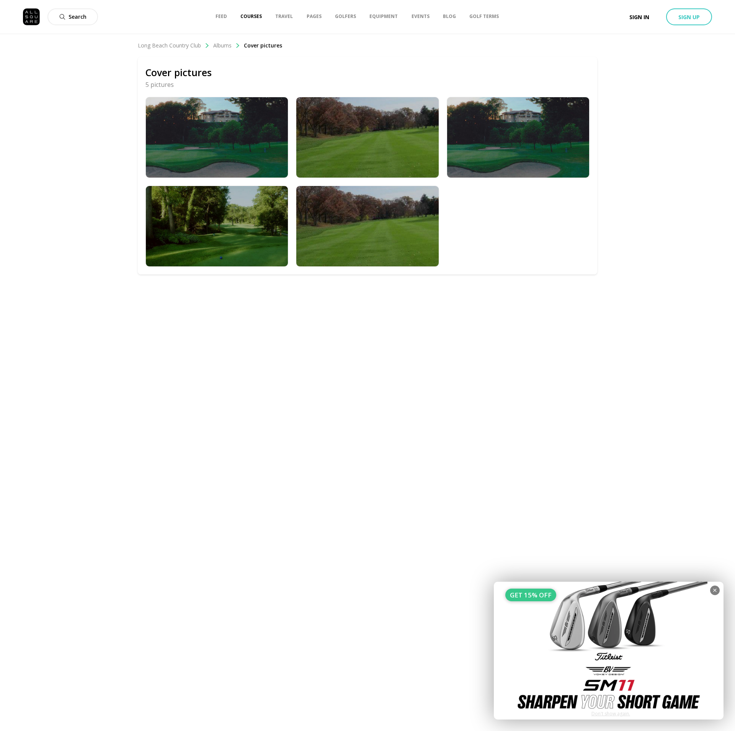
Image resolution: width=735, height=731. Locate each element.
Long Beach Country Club (169, 45)
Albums (222, 45)
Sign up (689, 17)
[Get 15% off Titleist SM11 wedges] (609, 651)
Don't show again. (610, 713)
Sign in (639, 17)
